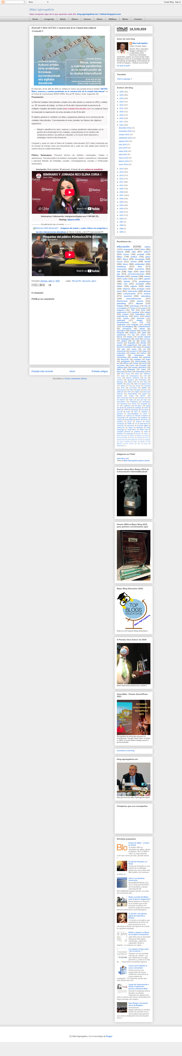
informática (142, 380)
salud (142, 271)
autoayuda (128, 249)
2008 (121, 192)
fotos (142, 249)
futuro (125, 264)
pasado (119, 396)
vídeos (147, 247)
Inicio (72, 371)
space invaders (124, 441)
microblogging (127, 327)
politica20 (120, 392)
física (133, 308)
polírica (147, 316)
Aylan (135, 441)
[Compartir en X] (38, 284)
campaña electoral (123, 431)
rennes (134, 404)
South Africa (132, 429)
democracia (122, 301)
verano (143, 335)
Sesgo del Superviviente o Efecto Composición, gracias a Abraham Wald (139, 987)
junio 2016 (123, 148)
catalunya (127, 406)
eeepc (134, 349)
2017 (121, 122)
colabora (137, 431)
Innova (87, 19)
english (136, 392)
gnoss (129, 421)
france (136, 316)
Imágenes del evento (69, 228)
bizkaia (127, 281)
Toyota (132, 437)
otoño (146, 408)
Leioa (128, 384)
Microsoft (120, 372)
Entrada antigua (100, 371)
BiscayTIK (76, 281)
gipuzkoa (131, 380)
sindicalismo (139, 355)
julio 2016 (123, 145)
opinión (147, 279)
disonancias (121, 439)
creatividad (121, 325)
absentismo (133, 418)
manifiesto (144, 418)
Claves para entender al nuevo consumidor (138, 967)
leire (145, 390)
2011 (121, 182)
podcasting (121, 353)
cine (125, 284)
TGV (138, 443)
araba (137, 374)
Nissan (132, 435)
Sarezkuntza (121, 390)
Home (35, 19)
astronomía (121, 351)
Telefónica (146, 374)
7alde (135, 384)
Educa (75, 19)
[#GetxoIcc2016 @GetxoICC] (46, 228)
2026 (121, 92)
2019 (121, 115)
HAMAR (119, 384)
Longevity (49, 19)
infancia (126, 289)
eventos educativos (139, 368)
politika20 (120, 355)
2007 (121, 195)
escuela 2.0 (134, 351)
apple (144, 333)
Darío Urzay (125, 374)
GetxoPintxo (121, 402)
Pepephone (134, 402)
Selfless (112, 19)
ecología (140, 289)
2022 (121, 105)
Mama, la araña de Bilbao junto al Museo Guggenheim (139, 898)
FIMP (126, 410)
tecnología (139, 259)
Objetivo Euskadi (142, 435)
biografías (132, 343)
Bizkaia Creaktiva (141, 416)
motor (125, 279)
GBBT (146, 433)
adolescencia (145, 384)
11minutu (141, 398)
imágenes (121, 310)
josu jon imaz (142, 400)
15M (128, 392)
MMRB (144, 388)
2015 (121, 169)
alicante (146, 291)
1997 (121, 222)
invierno (139, 421)
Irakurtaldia (129, 419)
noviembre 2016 (125, 131)
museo (143, 341)
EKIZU (142, 441)
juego (138, 390)
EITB (122, 388)
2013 (121, 175)
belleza (143, 353)
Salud (63, 19)
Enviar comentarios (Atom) (76, 379)
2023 (121, 102)
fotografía (120, 333)
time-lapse (138, 406)
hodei (128, 412)
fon (118, 363)
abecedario (144, 423)
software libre (122, 368)
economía (139, 269)
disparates (120, 445)
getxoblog (121, 303)
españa (126, 318)
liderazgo (120, 382)
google (119, 345)
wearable (144, 404)
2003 (121, 209)
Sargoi (148, 406)
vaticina (119, 419)
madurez (133, 333)
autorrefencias (122, 316)
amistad (134, 276)
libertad (143, 343)
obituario (133, 331)
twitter (119, 286)
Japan (143, 370)
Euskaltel (142, 366)
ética (140, 266)
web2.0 (147, 252)
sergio (131, 396)
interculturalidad (132, 414)
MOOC (142, 396)
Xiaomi (139, 437)
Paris (130, 372)
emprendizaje (132, 394)
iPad (131, 390)
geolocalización (132, 439)
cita (145, 378)
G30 (145, 376)
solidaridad (140, 264)
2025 (121, 95)
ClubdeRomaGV (144, 327)
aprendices (121, 331)
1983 (121, 232)
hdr (134, 341)
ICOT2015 (133, 388)
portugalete (125, 361)
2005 (121, 202)
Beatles (138, 433)
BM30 (119, 410)
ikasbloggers (126, 339)
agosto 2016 (124, 141)
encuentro (121, 366)
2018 (121, 118)
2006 (121, 199)
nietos (147, 286)
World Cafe (144, 429)
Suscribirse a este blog (126, 751)
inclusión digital (142, 425)
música (147, 276)
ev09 (145, 431)
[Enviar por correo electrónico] (32, 284)
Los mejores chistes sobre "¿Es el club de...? (139, 950)
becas (146, 443)
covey (146, 437)
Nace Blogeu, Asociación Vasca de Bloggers (138, 1004)
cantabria (144, 412)
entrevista (120, 425)
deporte (139, 303)
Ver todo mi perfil (123, 66)
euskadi (140, 254)
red (144, 349)
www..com (123, 458)
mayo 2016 (123, 151)
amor (119, 291)
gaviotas (120, 414)
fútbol (119, 370)
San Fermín (129, 443)
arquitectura (121, 335)
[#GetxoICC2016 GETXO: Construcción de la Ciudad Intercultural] (69, 86)
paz (118, 274)
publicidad (121, 320)
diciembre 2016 (125, 128)
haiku (131, 400)
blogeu (130, 337)
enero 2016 (123, 164)
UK (133, 398)
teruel (138, 386)
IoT (118, 406)
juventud (128, 296)
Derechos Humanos (124, 347)
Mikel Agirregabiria (41, 9)
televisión (140, 318)
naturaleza (145, 296)
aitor (123, 349)
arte (118, 271)
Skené (121, 408)
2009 (121, 189)
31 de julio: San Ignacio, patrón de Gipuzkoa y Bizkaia (138, 916)
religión (147, 312)
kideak (142, 329)
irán (141, 439)
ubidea (130, 382)
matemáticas (140, 314)
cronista (119, 380)
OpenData (134, 410)
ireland (144, 394)
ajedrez (124, 341)
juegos (147, 347)
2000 (121, 219)
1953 (135, 412)
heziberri (120, 433)
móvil (137, 339)
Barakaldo (131, 370)
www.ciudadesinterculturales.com (77, 109)
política (134, 257)
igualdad (135, 312)
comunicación (129, 293)
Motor (125, 19)
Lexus (119, 378)
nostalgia (137, 359)
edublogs (138, 408)
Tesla (143, 310)
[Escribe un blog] (35, 284)
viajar (130, 271)
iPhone (126, 363)
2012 (121, 179)
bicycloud (144, 410)
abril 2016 (123, 155)
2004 (121, 205)
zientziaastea (134, 376)
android (129, 408)
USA (141, 322)
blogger (140, 320)
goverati (119, 412)
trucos (119, 261)
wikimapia (139, 427)
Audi (145, 382)
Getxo (100, 19)
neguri (130, 427)
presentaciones (123, 322)
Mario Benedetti (122, 435)
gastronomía (122, 312)
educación (86, 281)
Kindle (129, 423)
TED (133, 310)
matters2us (121, 427)
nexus (145, 414)
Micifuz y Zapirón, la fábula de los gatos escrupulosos (139, 933)
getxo (94, 281)
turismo (147, 293)
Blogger (109, 1036)
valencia (129, 416)
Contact (138, 19)
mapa (144, 351)
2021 (121, 108)
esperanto (130, 425)
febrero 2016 (124, 161)
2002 (121, 212)
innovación (122, 269)
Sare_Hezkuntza (123, 398)
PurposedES (121, 418)
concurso (146, 339)
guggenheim (132, 345)
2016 (121, 125)
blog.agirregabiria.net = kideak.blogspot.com (99, 14)
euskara (125, 314)
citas (134, 252)
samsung (129, 433)
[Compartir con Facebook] (41, 284)
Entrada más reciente (42, 371)
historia (120, 252)
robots (138, 347)
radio (144, 345)
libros (125, 259)
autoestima (140, 372)
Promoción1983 (122, 437)
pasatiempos (144, 281)
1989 (121, 229)
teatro (148, 359)
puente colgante (143, 337)
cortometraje (122, 357)
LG (136, 423)
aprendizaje (134, 306)
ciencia (133, 261)
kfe (131, 386)
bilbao (119, 257)
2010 (121, 185)
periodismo (127, 329)
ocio (136, 279)
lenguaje (134, 325)
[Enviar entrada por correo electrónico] (49, 285)
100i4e (135, 363)
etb (138, 382)
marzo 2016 (124, 158)
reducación (132, 291)
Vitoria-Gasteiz (140, 361)
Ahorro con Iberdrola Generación (136, 879)
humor (126, 254)
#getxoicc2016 (73, 220)
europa (143, 308)
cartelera (120, 421)
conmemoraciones (136, 274)
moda (123, 376)
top (133, 335)
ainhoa (123, 386)
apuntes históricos (132, 378)
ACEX (144, 363)
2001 (121, 215)
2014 (121, 172)
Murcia (119, 337)
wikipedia (146, 357)
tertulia (133, 353)
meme (132, 366)
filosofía (147, 325)
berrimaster (146, 402)
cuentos (144, 331)
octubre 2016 (124, 135)
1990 (121, 225)
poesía (140, 301)
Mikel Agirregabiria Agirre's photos (137, 461)
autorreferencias (133, 298)
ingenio (133, 286)
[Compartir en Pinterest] (43, 284)
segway (147, 439)
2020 (121, 112)
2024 (121, 98)
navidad (135, 357)
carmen (120, 343)
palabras (120, 416)
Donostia (147, 386)
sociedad (140, 284)
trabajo (120, 306)
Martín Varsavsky (142, 419)
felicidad (120, 276)
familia (147, 261)
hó (149, 372)
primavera (123, 404)
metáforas (121, 266)
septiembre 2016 (125, 138)
